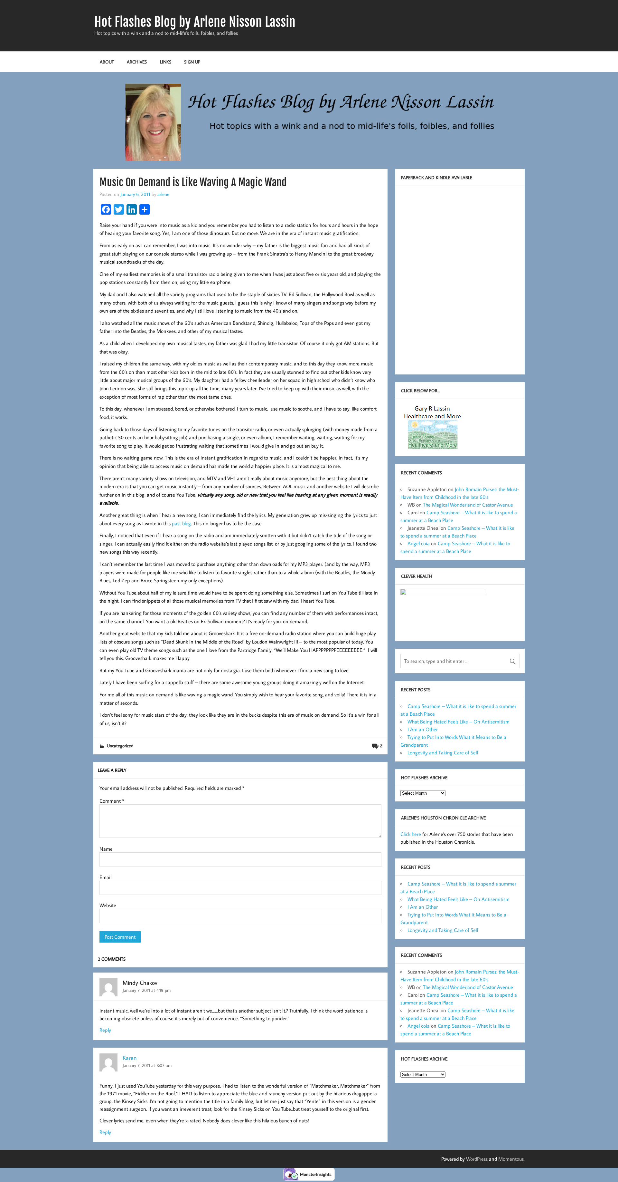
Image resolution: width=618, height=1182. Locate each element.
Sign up (192, 62)
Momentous (511, 1159)
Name (106, 848)
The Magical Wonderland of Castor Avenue (468, 504)
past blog (181, 523)
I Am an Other (422, 729)
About (107, 62)
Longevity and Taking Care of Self (442, 752)
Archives (137, 62)
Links (165, 62)
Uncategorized (120, 745)
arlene (163, 194)
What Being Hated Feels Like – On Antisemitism (458, 721)
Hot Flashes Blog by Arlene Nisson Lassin (194, 22)
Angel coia (418, 543)
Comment (111, 800)
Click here (410, 834)
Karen (130, 1057)
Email (105, 877)
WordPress (477, 1159)
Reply (105, 1030)
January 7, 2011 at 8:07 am (147, 1065)
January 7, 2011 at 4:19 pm (147, 990)
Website (107, 905)
